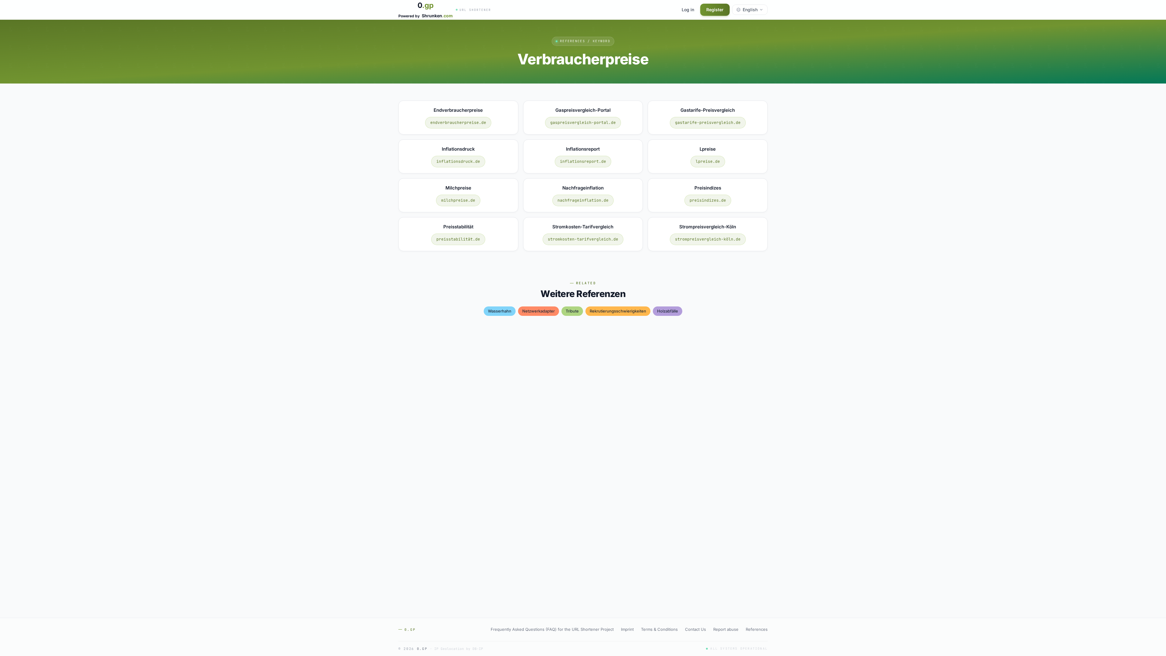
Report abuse (725, 629)
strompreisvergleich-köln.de (708, 239)
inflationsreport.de (583, 161)
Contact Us (695, 629)
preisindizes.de (708, 200)
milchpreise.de (458, 200)
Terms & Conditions (659, 629)
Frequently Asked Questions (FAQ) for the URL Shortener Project (552, 629)
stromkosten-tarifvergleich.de (583, 239)
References (757, 629)
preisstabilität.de (458, 239)
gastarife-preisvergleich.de (708, 122)
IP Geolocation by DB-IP (458, 649)
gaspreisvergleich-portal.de (583, 122)
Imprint (627, 629)
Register (715, 9)
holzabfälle (667, 311)
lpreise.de (708, 161)
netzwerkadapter (538, 311)
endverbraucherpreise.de (458, 122)
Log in (688, 9)
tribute (572, 311)
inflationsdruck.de (458, 161)
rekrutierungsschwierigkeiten (618, 311)
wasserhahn (499, 311)
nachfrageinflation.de (583, 200)
